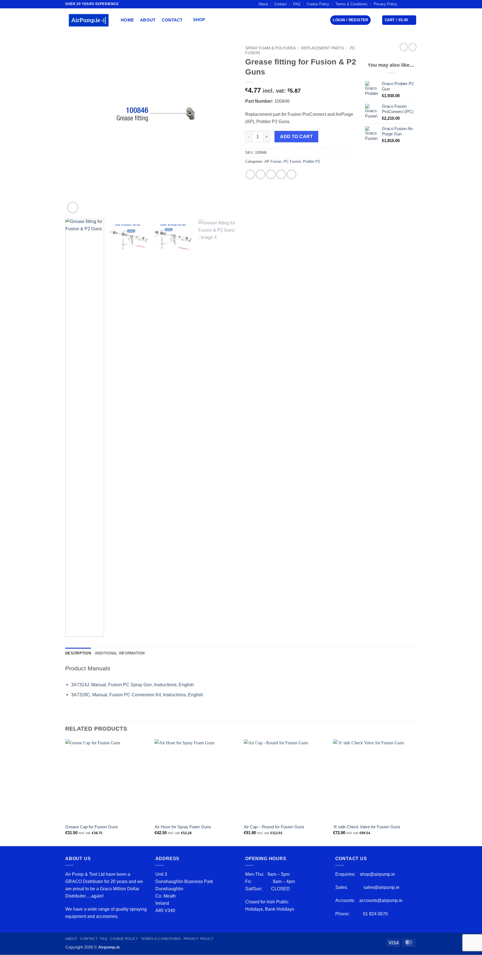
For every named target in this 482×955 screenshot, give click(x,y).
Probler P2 (311, 161)
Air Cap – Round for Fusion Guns (274, 827)
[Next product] (404, 47)
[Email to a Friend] (271, 174)
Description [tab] (78, 653)
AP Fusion (272, 161)
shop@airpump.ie (377, 874)
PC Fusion (292, 161)
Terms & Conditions (351, 4)
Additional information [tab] (120, 653)
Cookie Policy (318, 4)
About (263, 4)
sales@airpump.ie (381, 887)
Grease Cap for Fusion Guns (91, 827)
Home (127, 20)
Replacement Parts (322, 48)
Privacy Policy (385, 4)
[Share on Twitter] (260, 174)
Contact (280, 4)
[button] (201, 20)
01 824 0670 (375, 913)
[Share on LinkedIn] (291, 174)
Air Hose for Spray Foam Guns (183, 827)
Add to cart (296, 136)
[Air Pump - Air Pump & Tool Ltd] (88, 20)
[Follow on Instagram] (408, 4)
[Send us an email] (414, 4)
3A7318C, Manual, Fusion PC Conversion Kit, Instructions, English (137, 694)
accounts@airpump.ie (381, 900)
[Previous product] (412, 47)
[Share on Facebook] (250, 174)
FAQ (296, 4)
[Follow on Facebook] (403, 4)
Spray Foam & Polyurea (270, 48)
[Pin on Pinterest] (281, 174)
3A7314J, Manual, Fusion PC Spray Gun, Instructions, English (132, 684)
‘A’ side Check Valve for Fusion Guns (366, 827)
